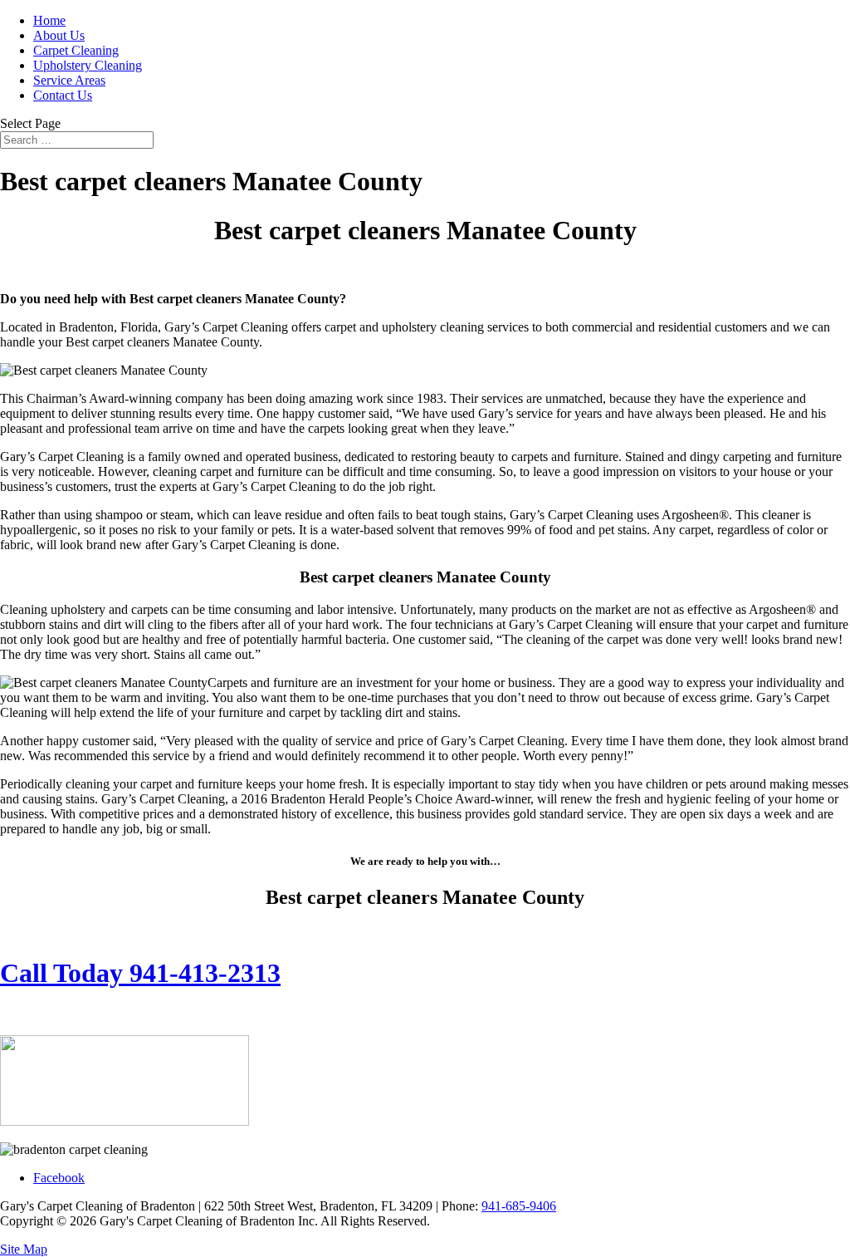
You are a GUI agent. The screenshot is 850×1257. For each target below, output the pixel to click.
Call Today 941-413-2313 (140, 973)
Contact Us (62, 95)
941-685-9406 (518, 1206)
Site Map (23, 1249)
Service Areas (69, 80)
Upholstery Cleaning (87, 65)
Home (49, 20)
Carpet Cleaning (76, 50)
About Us (59, 35)
